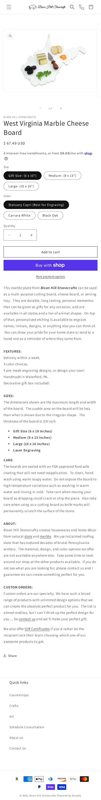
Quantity (9, 226)
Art (11, 716)
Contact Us (17, 748)
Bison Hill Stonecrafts (42, 795)
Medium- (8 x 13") (62, 175)
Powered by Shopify (69, 795)
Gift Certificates (37, 629)
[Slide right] (61, 108)
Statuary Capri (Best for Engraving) (36, 205)
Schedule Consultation (26, 727)
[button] (9, 7)
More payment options (50, 276)
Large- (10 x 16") (21, 186)
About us (16, 738)
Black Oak (50, 215)
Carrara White (19, 215)
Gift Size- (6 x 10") (22, 175)
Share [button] (12, 656)
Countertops (19, 695)
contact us (27, 619)
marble (45, 536)
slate (28, 536)
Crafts (14, 706)
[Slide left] (40, 108)
